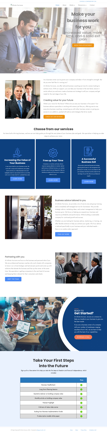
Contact (92, 5)
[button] (17, 179)
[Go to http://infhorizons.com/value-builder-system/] (17, 161)
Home (57, 5)
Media (71, 5)
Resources (81, 5)
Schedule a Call (92, 430)
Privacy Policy (84, 430)
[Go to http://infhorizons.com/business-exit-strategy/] (88, 161)
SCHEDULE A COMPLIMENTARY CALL (88, 1)
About (64, 5)
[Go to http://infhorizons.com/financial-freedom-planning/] (53, 161)
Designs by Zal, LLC (41, 430)
